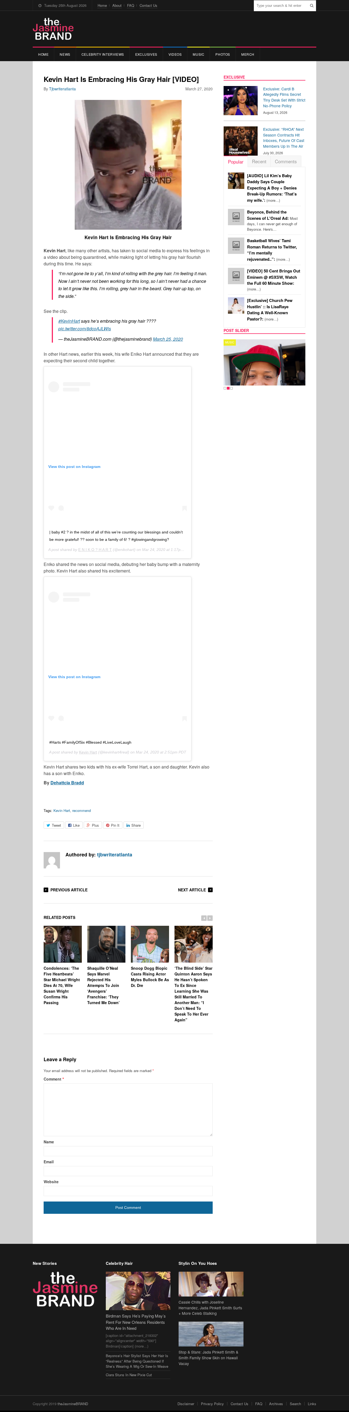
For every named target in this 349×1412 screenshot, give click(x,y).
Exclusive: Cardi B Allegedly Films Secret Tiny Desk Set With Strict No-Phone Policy (284, 97)
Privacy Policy (212, 1403)
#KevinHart (69, 321)
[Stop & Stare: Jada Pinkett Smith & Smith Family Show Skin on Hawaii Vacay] (211, 1334)
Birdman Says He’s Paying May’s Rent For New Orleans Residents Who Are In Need (136, 1322)
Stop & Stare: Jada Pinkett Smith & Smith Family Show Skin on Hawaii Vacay (208, 1357)
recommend (81, 810)
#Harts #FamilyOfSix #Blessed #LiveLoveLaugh (90, 742)
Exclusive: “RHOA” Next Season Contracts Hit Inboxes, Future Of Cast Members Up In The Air (283, 137)
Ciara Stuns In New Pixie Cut (129, 1374)
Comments (286, 161)
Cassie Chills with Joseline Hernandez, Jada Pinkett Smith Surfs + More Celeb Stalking (210, 1307)
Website (51, 1181)
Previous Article (69, 889)
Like (76, 825)
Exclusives (146, 54)
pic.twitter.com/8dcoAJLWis (84, 328)
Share (136, 825)
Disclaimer (185, 1403)
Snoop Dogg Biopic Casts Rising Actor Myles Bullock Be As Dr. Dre (150, 976)
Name (49, 1141)
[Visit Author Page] (52, 860)
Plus (95, 825)
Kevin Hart (88, 752)
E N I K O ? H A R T (95, 549)
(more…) (272, 188)
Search (295, 1403)
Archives (276, 1403)
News (65, 54)
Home (102, 5)
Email (49, 1161)
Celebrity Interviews (103, 54)
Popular (235, 161)
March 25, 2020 (168, 339)
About (117, 5)
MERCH (247, 54)
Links (312, 1403)
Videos (175, 54)
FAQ (130, 5)
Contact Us (148, 5)
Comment (54, 1079)
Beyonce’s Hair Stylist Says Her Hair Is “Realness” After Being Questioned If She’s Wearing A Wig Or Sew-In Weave (137, 1361)
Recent (259, 161)
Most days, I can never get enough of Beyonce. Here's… (272, 220)
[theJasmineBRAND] (53, 29)
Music (198, 54)
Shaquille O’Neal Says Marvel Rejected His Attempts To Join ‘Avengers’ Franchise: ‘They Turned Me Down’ (103, 985)
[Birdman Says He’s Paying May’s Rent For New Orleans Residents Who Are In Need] (138, 1291)
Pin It (115, 825)
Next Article (192, 889)
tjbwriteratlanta (62, 88)
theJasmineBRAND (73, 1403)
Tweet (56, 825)
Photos (222, 54)
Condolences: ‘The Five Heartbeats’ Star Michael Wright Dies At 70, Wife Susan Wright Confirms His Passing (62, 985)
